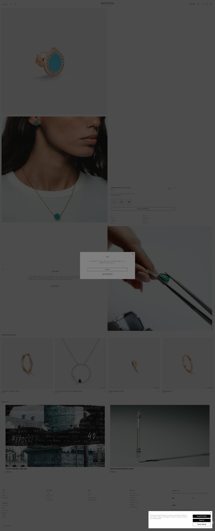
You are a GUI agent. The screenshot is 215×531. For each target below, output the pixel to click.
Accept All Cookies (202, 516)
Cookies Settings (201, 524)
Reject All (201, 520)
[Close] (210, 512)
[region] (180, 519)
